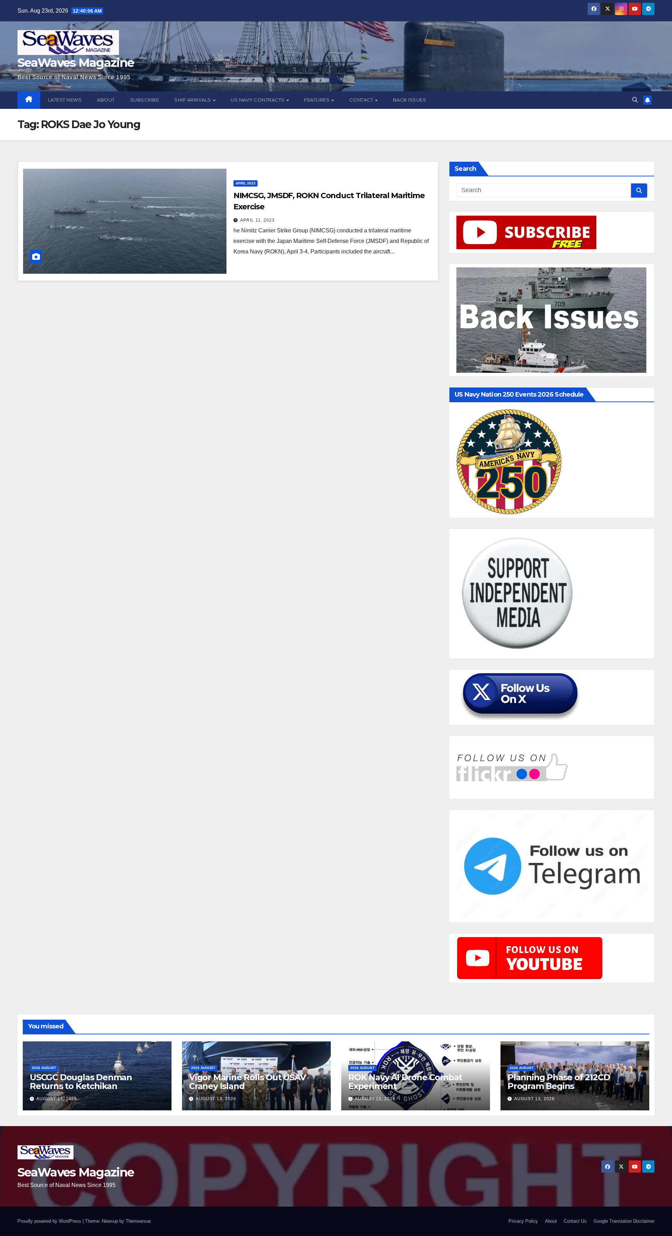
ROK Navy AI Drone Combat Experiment (405, 1081)
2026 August (44, 1068)
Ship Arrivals (193, 100)
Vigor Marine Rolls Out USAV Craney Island (247, 1081)
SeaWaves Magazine (76, 62)
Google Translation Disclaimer (624, 1221)
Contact (361, 100)
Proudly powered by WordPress (50, 1221)
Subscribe (144, 100)
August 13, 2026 (56, 1098)
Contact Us (575, 1221)
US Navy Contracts (258, 100)
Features (317, 100)
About (106, 100)
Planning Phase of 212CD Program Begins (558, 1081)
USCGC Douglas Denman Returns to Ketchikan (81, 1081)
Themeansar (138, 1221)
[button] (635, 100)
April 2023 (245, 183)
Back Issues (409, 100)
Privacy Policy (523, 1221)
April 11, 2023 (257, 220)
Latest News (65, 100)
